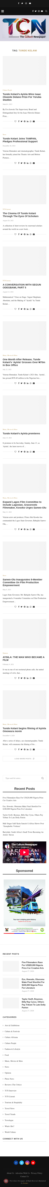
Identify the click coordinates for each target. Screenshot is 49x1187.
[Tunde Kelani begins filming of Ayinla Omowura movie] (24, 704)
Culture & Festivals (12, 1031)
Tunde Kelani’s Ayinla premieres (21, 433)
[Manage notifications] (6, 1181)
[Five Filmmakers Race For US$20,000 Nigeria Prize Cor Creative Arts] (11, 966)
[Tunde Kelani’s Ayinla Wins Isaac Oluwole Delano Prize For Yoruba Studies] (24, 70)
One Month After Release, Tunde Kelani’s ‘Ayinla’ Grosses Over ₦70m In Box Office (24, 362)
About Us (10, 1173)
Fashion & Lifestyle (12, 1049)
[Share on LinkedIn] (27, 121)
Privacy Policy (36, 1173)
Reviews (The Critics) (13, 1084)
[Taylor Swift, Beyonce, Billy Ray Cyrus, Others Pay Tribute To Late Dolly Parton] (11, 1003)
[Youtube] (30, 3)
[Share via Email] (34, 121)
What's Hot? (9, 1126)
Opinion (5, 653)
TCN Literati (7, 209)
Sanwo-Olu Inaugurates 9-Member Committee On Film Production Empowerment (22, 582)
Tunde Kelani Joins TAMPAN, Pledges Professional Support (20, 140)
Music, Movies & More (10, 355)
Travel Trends (10, 1114)
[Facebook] (18, 3)
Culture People (7, 90)
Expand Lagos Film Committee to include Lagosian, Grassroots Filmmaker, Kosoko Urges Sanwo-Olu (24, 505)
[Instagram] (26, 3)
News (4, 134)
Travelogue (9, 1120)
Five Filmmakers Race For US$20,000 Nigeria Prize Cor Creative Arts (33, 965)
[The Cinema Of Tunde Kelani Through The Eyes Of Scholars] (24, 189)
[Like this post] (15, 121)
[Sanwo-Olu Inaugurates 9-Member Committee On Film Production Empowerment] (24, 556)
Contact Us (24, 1176)
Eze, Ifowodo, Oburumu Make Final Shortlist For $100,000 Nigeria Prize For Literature (22, 807)
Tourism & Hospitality (13, 1102)
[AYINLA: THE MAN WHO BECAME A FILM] (24, 633)
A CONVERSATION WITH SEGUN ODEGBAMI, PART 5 (22, 286)
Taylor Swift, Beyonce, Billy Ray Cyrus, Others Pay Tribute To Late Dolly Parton (23, 816)
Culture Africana (11, 1037)
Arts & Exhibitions (12, 1025)
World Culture (10, 1132)
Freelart (25, 1183)
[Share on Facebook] (18, 121)
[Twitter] (22, 3)
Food (7, 1055)
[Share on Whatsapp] (30, 121)
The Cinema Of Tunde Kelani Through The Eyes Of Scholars (21, 215)
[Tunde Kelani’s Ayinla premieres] (24, 409)
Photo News (9, 1078)
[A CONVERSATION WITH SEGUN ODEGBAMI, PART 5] (24, 261)
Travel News (9, 1108)
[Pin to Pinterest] (24, 121)
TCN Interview (10, 1090)
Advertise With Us (22, 1173)
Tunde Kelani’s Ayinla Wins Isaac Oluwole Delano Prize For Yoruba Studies (22, 97)
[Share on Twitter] (21, 121)
